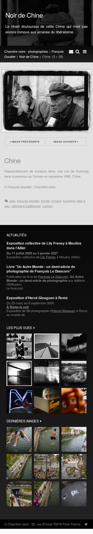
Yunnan (47, 206)
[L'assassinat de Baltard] (74, 346)
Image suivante (65, 141)
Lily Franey (48, 257)
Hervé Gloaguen (63, 310)
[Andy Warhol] (46, 400)
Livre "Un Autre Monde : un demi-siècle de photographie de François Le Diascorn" (40, 269)
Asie (12, 201)
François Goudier (28, 201)
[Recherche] (77, 51)
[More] (34, 327)
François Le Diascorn (53, 276)
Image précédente (25, 141)
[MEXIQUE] (19, 346)
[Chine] (46, 130)
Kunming (69, 201)
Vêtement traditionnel (25, 206)
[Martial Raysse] (19, 400)
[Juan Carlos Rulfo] (74, 400)
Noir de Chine (28, 56)
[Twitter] (86, 524)
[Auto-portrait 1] (46, 373)
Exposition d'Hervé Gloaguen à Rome (37, 297)
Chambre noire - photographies (26, 51)
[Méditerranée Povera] (46, 346)
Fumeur (56, 201)
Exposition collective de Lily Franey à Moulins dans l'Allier (43, 245)
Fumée (45, 201)
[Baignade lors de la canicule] (19, 439)
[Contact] (71, 51)
